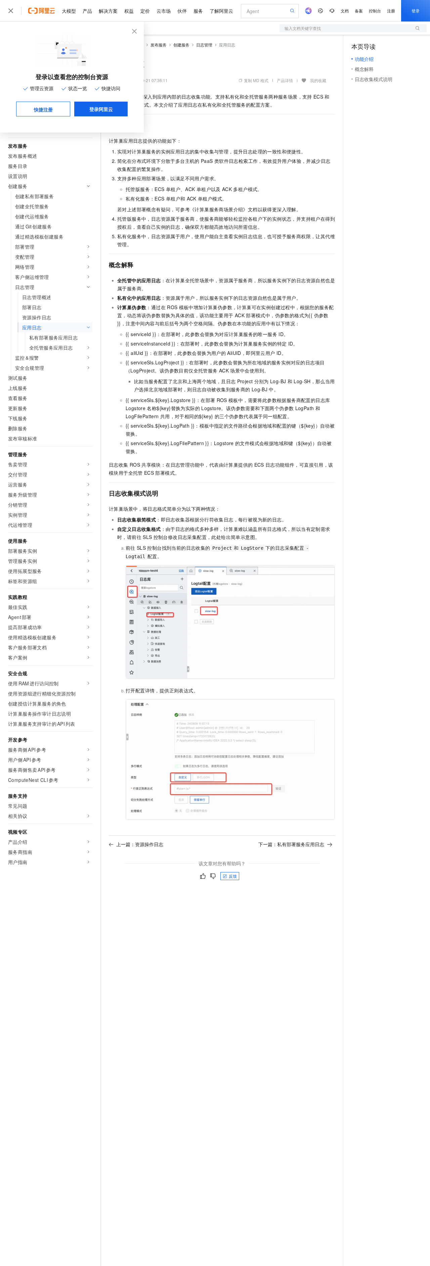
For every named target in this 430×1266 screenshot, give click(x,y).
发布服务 (158, 44)
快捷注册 (43, 109)
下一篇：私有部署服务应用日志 (291, 844)
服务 (198, 10)
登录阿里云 (101, 109)
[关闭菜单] (11, 11)
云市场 (164, 10)
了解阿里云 (221, 10)
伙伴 (182, 10)
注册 (391, 10)
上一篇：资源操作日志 (139, 844)
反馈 (233, 876)
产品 (87, 10)
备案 (359, 10)
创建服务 (181, 44)
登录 (416, 10)
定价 (145, 10)
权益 (129, 10)
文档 (345, 10)
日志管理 (204, 44)
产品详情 (285, 80)
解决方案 (108, 10)
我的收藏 (318, 80)
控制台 (375, 10)
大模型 (69, 10)
